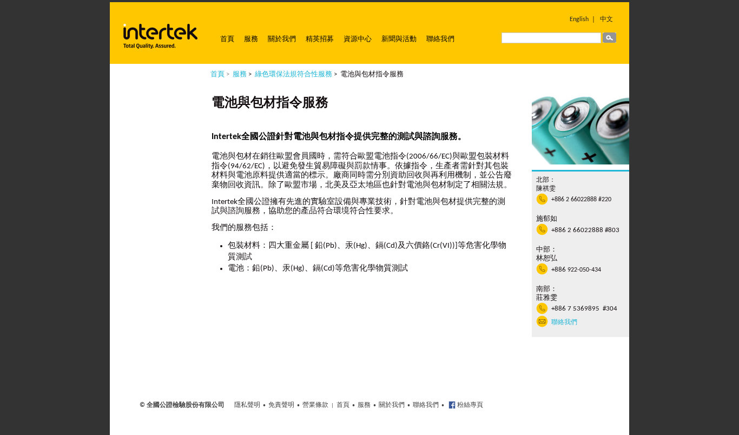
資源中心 (358, 39)
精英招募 (320, 39)
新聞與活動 (399, 39)
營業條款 (315, 405)
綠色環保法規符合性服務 (293, 74)
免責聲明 (281, 405)
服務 (251, 39)
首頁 (227, 39)
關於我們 (282, 39)
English (579, 19)
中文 (606, 19)
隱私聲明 (247, 405)
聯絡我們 (440, 39)
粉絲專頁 (469, 405)
